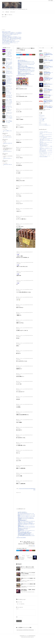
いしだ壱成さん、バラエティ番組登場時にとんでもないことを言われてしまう (48, 61)
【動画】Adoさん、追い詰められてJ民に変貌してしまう (24, 73)
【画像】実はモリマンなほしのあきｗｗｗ (6, 35)
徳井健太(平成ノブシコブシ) (21, 543)
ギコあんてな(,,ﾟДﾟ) (41, 119)
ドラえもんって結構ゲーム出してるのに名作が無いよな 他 (45, 138)
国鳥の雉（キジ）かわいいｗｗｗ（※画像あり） (23, 66)
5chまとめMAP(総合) (42, 115)
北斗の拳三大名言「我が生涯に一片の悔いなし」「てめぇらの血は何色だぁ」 (48, 107)
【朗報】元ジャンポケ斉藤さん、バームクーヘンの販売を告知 (9, 89)
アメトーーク (32, 541)
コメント (17, 608)
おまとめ (40, 114)
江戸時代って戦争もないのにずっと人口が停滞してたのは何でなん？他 (10, 34)
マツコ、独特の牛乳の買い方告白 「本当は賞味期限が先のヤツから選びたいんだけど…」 (48, 54)
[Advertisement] (26, 23)
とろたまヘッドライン (42, 121)
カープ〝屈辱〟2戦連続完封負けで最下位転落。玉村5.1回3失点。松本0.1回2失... (11, 41)
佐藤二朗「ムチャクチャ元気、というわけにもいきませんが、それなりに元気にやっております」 (48, 67)
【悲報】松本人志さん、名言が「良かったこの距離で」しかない (9, 107)
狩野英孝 (27, 543)
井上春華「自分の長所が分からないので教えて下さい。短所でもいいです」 (26, 74)
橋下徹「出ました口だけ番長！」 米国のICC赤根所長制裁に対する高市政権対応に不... (11, 38)
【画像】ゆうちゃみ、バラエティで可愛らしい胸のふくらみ (8, 39)
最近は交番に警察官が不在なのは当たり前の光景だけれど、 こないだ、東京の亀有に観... (11, 32)
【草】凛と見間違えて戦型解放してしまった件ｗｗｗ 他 (8, 40)
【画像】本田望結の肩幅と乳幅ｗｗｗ (22, 520)
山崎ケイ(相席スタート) (31, 542)
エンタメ (7, 14)
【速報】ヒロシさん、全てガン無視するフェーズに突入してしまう (9, 76)
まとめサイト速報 (41, 120)
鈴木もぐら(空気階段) (31, 543)
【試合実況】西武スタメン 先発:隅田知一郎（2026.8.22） (24, 533)
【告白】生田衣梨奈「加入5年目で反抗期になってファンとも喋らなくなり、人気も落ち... (12, 37)
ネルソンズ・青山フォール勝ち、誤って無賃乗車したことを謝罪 (9, 121)
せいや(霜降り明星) (27, 541)
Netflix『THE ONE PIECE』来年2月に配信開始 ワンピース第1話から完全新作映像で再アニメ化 (48, 101)
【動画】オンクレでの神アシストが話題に (22, 65)
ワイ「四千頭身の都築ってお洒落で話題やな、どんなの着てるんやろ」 (9, 80)
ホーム (3, 14)
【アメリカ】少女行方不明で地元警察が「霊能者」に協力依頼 (24, 532)
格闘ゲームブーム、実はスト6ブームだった (22, 512)
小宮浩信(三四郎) (25, 542)
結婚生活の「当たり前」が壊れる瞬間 (6, 31)
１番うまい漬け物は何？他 (21, 529)
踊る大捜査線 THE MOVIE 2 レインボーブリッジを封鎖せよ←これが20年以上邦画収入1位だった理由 (48, 79)
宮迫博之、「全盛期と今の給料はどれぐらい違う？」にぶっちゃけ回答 (9, 100)
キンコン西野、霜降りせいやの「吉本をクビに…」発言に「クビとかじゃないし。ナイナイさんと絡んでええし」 (7, 55)
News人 (40, 122)
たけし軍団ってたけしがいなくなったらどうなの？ (9, 113)
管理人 (34, 545)
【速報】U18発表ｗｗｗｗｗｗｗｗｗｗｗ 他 (44, 139)
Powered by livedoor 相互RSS (21, 75)
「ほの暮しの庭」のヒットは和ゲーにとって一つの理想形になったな (25, 67)
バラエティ (11, 14)
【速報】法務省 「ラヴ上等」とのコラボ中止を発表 (9, 59)
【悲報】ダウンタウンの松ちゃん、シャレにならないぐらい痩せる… (9, 50)
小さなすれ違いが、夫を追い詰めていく (43, 131)
